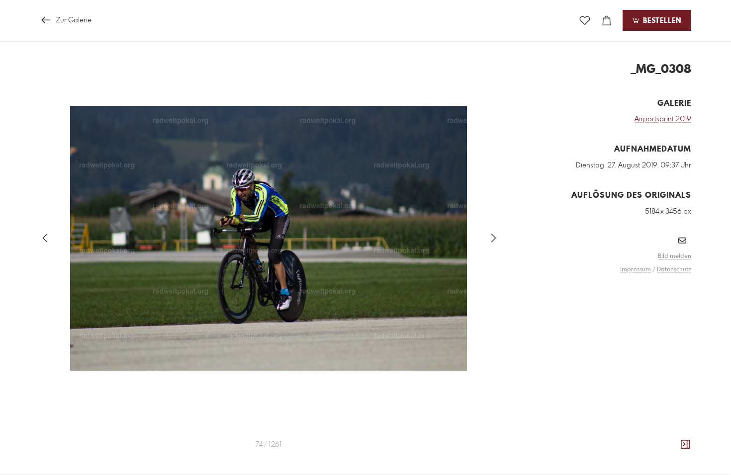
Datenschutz (674, 270)
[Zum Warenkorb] (607, 20)
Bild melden (674, 256)
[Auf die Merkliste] (585, 20)
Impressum (635, 270)
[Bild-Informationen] (685, 445)
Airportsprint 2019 (663, 119)
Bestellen (660, 20)
